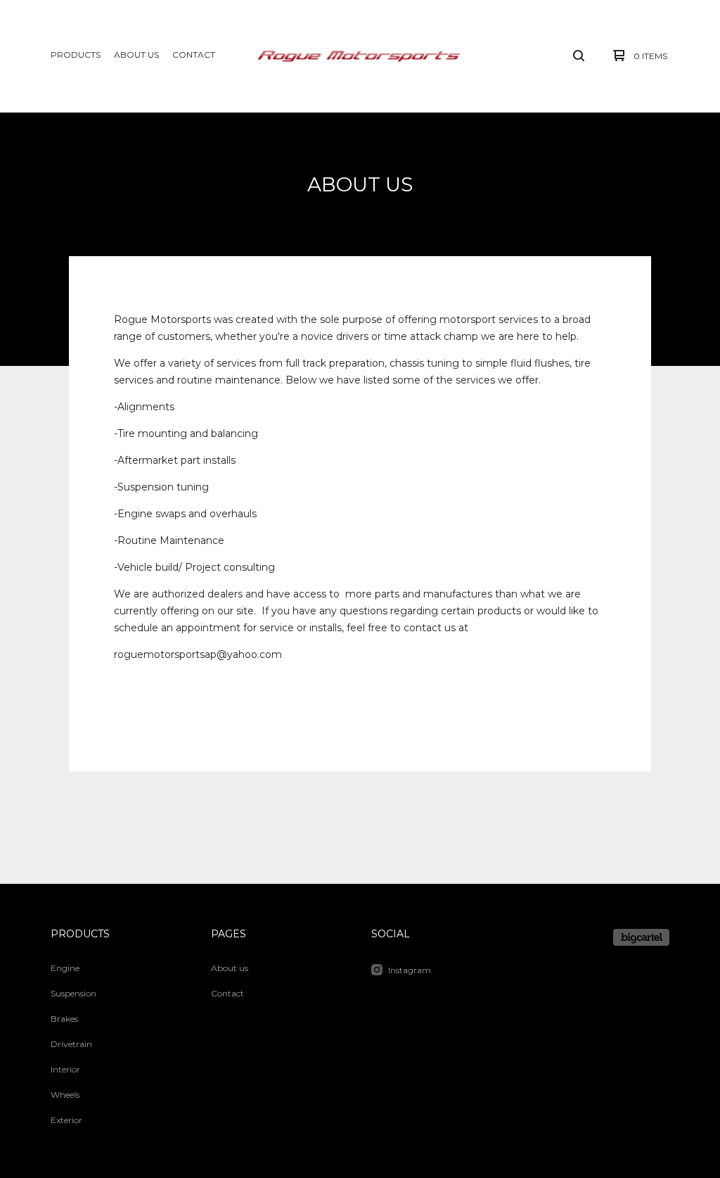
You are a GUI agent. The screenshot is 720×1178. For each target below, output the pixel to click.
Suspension (73, 993)
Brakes (64, 1018)
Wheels (65, 1094)
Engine (65, 968)
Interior (65, 1069)
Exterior (66, 1120)
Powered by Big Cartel (641, 937)
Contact (193, 54)
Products (76, 54)
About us (136, 54)
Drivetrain (71, 1044)
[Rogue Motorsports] (359, 55)
